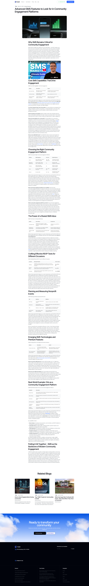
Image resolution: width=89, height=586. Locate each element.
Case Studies (65, 574)
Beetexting (48, 413)
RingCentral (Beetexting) (48, 182)
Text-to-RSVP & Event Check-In (20, 570)
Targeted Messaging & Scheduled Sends (21, 572)
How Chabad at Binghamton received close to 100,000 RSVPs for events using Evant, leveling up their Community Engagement (47, 577)
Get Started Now (70, 1)
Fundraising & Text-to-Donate (19, 576)
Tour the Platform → (50, 533)
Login (64, 578)
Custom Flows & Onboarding (19, 578)
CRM (29, 249)
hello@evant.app (20, 560)
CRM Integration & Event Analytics (20, 574)
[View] (22, 486)
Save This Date (40, 144)
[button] (23, 1)
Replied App (54, 144)
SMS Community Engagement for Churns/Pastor (22, 581)
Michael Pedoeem (27, 6)
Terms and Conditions (66, 581)
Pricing (64, 570)
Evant (57, 121)
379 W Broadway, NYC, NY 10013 (23, 549)
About (64, 576)
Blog (63, 572)
